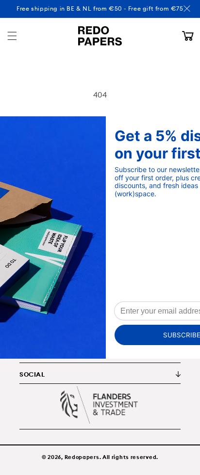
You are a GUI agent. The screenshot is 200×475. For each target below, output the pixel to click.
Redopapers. (83, 457)
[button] (12, 36)
